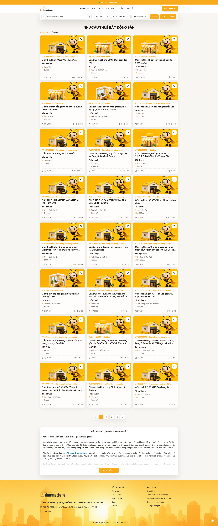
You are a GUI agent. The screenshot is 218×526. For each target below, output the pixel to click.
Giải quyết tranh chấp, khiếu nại (159, 498)
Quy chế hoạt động (154, 491)
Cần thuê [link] (54, 32)
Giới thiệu (115, 491)
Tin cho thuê (116, 495)
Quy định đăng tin (153, 506)
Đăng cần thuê (106, 9)
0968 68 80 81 (48, 512)
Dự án (120, 9)
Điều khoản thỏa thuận (155, 502)
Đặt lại (154, 17)
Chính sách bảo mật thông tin (158, 495)
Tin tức (130, 9)
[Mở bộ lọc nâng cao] (89, 16)
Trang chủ (44, 32)
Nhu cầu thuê (117, 498)
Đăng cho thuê (87, 9)
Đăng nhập (168, 9)
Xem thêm (108, 470)
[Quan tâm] (81, 39)
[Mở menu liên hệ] (212, 520)
